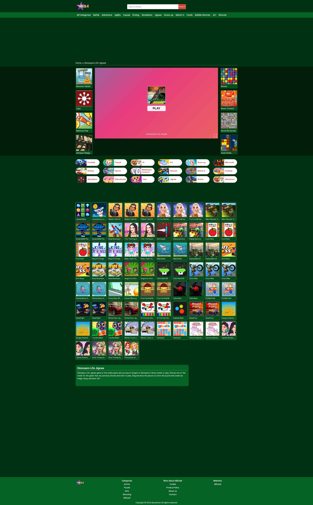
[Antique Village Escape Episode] (84, 150)
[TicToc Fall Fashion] (164, 216)
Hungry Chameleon (229, 318)
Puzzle (127, 487)
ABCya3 (126, 498)
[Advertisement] (156, 37)
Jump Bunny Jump (99, 219)
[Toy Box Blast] (99, 335)
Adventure (107, 15)
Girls (127, 491)
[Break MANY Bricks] (83, 236)
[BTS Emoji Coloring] (148, 315)
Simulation (147, 15)
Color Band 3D (162, 278)
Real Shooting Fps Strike (118, 239)
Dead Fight (80, 318)
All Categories (84, 15)
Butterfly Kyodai (228, 130)
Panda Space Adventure (85, 298)
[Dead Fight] (83, 315)
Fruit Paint (210, 239)
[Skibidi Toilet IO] (115, 216)
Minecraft (229, 162)
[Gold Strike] (229, 150)
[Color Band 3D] (164, 276)
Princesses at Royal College (135, 358)
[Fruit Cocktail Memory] (148, 295)
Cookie (173, 484)
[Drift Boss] (229, 256)
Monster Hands (83, 86)
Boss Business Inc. (99, 278)
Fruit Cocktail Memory (149, 298)
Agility (118, 15)
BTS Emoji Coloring (148, 318)
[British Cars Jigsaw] (115, 315)
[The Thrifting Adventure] (131, 236)
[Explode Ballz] (180, 315)
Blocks (224, 86)
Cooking (228, 171)
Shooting (127, 494)
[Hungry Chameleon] (229, 315)
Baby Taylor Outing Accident (136, 259)
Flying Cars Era (179, 239)
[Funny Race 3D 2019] (115, 295)
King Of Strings (98, 259)
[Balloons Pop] (84, 128)
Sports (118, 171)
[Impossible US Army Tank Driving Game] (196, 256)
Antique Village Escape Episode (84, 153)
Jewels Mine (81, 219)
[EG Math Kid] (212, 295)
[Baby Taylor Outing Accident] (131, 256)
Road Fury (193, 318)
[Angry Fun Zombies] (131, 276)
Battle (96, 15)
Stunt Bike (194, 278)
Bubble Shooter (202, 15)
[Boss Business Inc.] (99, 276)
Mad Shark (161, 259)
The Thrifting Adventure (134, 239)
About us (173, 491)
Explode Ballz (178, 318)
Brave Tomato (227, 108)
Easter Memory (131, 298)
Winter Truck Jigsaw (133, 338)
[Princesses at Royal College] (131, 355)
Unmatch (160, 338)
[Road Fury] (196, 315)
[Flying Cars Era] (180, 236)
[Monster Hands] (84, 83)
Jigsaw (158, 15)
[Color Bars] (180, 295)
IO (143, 162)
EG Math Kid (210, 298)
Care (145, 179)
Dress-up (168, 15)
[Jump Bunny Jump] (99, 216)
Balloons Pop (82, 130)
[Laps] (84, 106)
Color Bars (177, 298)
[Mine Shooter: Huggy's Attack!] (212, 216)
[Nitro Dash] (164, 236)
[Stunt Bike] (196, 276)
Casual (126, 15)
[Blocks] (229, 83)
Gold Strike (226, 153)
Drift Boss (226, 259)
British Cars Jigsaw (116, 318)
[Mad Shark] (164, 256)
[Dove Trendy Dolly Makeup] (99, 355)
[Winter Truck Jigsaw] (131, 335)
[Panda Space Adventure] (83, 295)
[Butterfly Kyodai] (229, 128)
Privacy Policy (172, 487)
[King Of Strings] (99, 256)
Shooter (222, 15)
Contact (173, 494)
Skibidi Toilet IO (114, 219)
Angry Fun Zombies (132, 278)
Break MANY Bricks (83, 239)
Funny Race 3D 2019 (116, 298)
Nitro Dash (161, 239)
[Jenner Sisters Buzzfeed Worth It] (229, 335)
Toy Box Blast (97, 338)
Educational (120, 179)
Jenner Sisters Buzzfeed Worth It (235, 338)
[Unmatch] (164, 335)
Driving (135, 15)
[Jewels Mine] (83, 216)
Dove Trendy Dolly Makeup (102, 358)
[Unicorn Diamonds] (196, 335)
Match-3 (180, 15)
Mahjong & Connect (146, 171)
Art (214, 15)
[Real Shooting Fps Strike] (115, 236)
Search (182, 6)
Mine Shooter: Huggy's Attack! (217, 219)
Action (200, 179)
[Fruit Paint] (212, 236)
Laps (78, 108)
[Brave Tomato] (229, 106)
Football (91, 162)
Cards (190, 15)
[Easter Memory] (131, 295)
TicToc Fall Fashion (164, 219)
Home (79, 63)
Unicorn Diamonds (197, 338)
